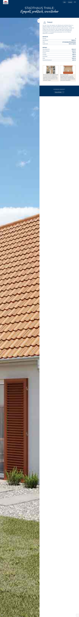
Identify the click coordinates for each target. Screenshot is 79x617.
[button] (2, 615)
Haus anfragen (58, 92)
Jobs (64, 2)
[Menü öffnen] (75, 2)
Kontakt (70, 2)
